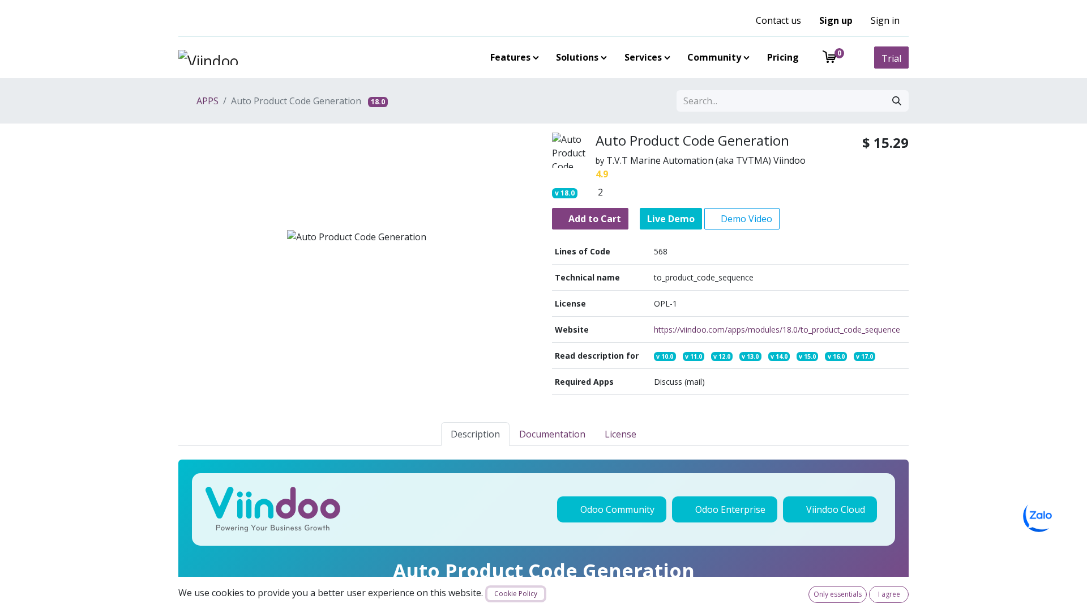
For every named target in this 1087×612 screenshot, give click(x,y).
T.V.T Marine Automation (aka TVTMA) (688, 160)
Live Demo (671, 218)
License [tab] (620, 434)
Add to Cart (593, 218)
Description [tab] (475, 434)
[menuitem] (512, 57)
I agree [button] (889, 594)
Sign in (885, 20)
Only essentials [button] (838, 594)
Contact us (778, 20)
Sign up (836, 20)
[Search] (897, 101)
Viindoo (789, 160)
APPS (206, 101)
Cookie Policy (515, 593)
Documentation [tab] (552, 434)
